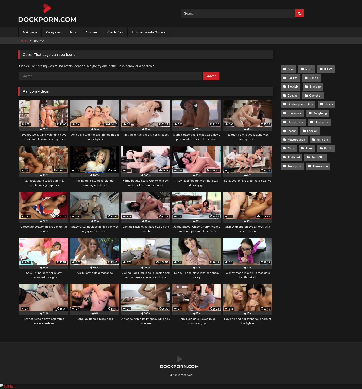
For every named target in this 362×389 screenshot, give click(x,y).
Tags (73, 32)
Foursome (294, 113)
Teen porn (294, 166)
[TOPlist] (7, 386)
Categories (53, 32)
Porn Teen (91, 32)
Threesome (320, 166)
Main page (30, 32)
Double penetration (300, 104)
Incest (292, 131)
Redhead (294, 157)
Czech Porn (115, 32)
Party (309, 148)
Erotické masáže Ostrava (148, 32)
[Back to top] (349, 376)
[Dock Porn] (49, 13)
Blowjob (293, 86)
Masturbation (296, 139)
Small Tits (317, 157)
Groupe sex (295, 122)
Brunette (315, 86)
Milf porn (322, 139)
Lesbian (312, 131)
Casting (293, 95)
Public (328, 148)
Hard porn (321, 122)
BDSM (328, 69)
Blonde (313, 77)
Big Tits (292, 77)
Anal (290, 69)
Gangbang (320, 113)
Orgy (291, 148)
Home (24, 40)
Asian (308, 69)
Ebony (329, 104)
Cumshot (315, 95)
